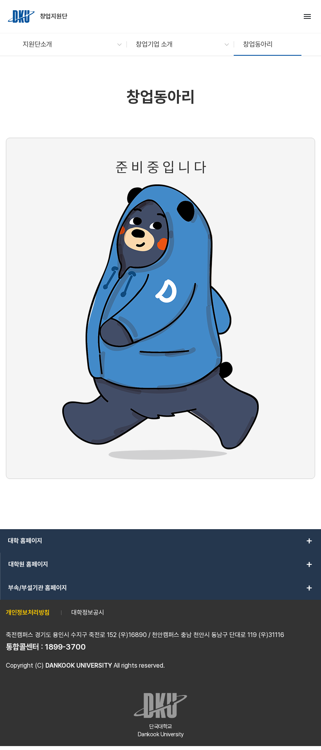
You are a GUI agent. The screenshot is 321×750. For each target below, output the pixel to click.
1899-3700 (65, 647)
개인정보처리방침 (28, 612)
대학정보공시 (87, 612)
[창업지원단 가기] (22, 16)
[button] (68, 44)
